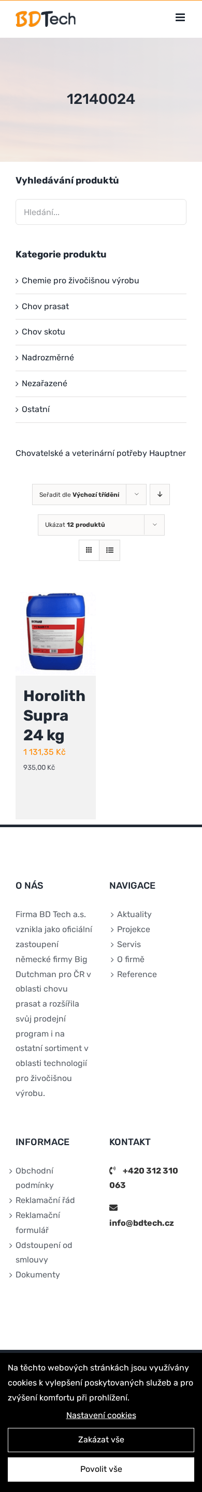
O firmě (131, 959)
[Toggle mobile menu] (181, 17)
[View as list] (109, 550)
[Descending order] (160, 494)
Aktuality (134, 914)
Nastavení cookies (101, 1415)
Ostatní (36, 409)
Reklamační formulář (38, 1222)
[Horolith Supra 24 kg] (56, 633)
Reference (137, 974)
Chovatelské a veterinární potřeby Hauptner (101, 453)
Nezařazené (44, 383)
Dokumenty (38, 1275)
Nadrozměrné (48, 357)
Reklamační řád (45, 1200)
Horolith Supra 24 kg (54, 715)
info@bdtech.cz (141, 1223)
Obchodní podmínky (35, 1178)
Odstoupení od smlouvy (44, 1252)
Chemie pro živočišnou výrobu (80, 280)
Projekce (133, 929)
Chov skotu (43, 332)
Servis (129, 944)
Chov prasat (45, 306)
